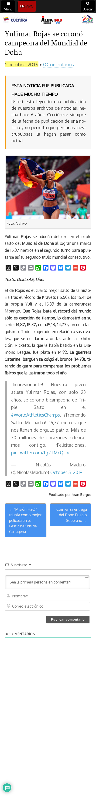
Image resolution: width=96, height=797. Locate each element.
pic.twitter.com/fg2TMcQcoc (40, 453)
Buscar (88, 9)
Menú (8, 9)
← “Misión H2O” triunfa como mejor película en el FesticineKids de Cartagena (25, 520)
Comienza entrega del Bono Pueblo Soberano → (71, 515)
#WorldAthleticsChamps (35, 415)
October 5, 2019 (66, 472)
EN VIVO (26, 6)
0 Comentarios (58, 64)
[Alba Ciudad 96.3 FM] (48, 20)
